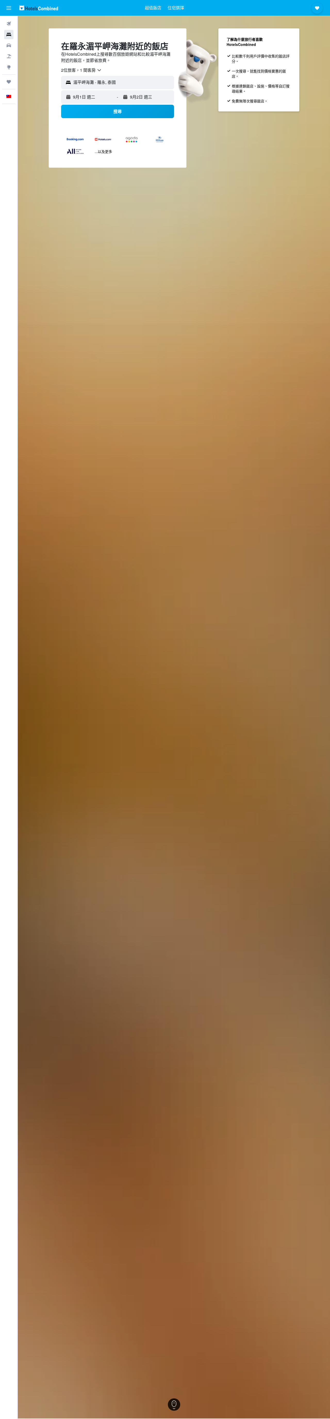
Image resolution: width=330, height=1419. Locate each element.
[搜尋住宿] (8, 34)
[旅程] (8, 82)
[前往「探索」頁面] (8, 67)
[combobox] (81, 70)
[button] (8, 8)
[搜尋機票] (8, 24)
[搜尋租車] (8, 45)
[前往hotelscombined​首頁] (39, 7)
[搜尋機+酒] (8, 56)
